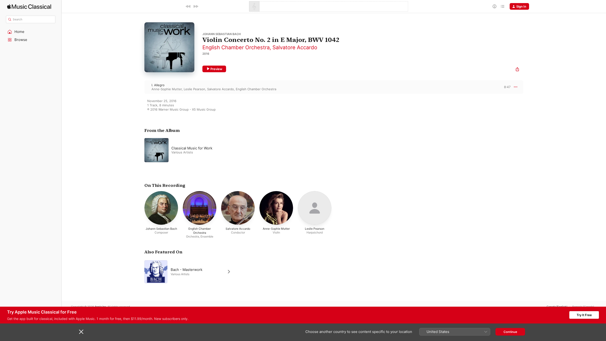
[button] (30, 31)
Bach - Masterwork (186, 269)
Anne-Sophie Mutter (167, 89)
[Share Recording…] (517, 69)
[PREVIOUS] (188, 6)
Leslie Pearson (194, 89)
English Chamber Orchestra (236, 47)
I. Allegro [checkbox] (158, 85)
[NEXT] (196, 6)
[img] (29, 6)
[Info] (494, 6)
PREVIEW (505, 86)
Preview (216, 69)
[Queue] (502, 6)
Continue (510, 332)
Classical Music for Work (191, 148)
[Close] (81, 332)
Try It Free (584, 315)
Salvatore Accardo (294, 47)
